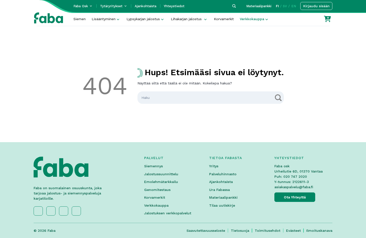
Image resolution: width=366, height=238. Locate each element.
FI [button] (277, 6)
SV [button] (285, 6)
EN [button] (293, 6)
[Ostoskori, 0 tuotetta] (327, 19)
